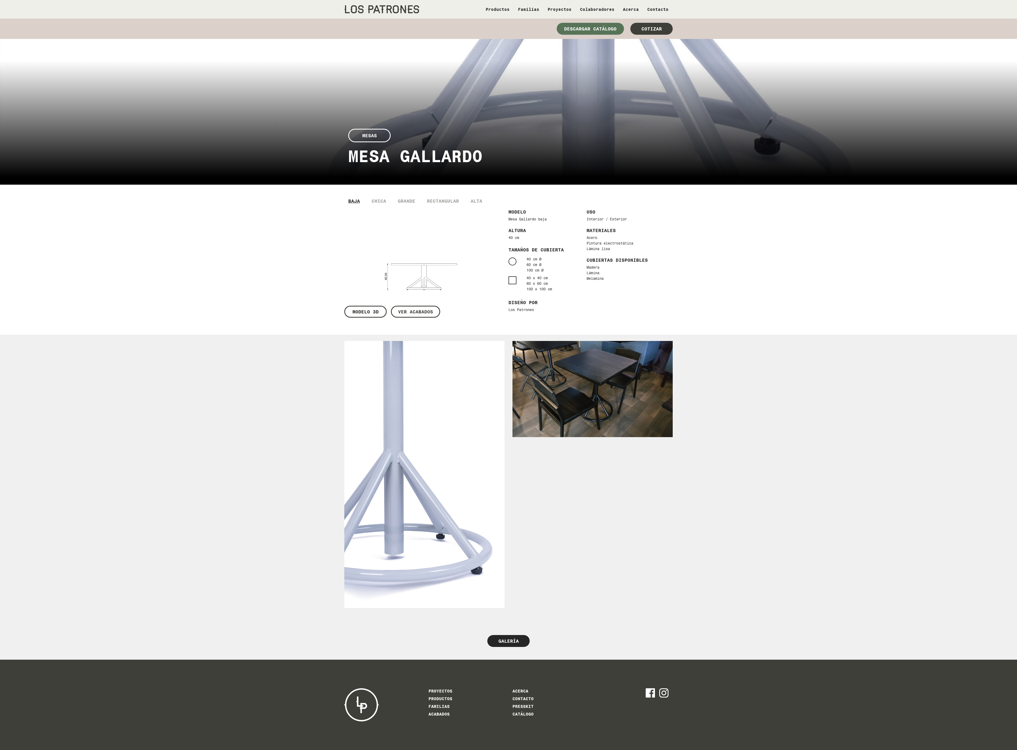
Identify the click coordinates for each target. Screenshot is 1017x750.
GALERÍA (508, 641)
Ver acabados (415, 311)
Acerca (631, 9)
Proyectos (560, 9)
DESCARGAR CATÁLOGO (590, 29)
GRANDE (406, 201)
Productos (498, 9)
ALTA (476, 201)
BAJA (354, 201)
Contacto (657, 9)
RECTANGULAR (443, 201)
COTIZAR (651, 29)
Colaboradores (597, 9)
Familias (528, 9)
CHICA (379, 201)
